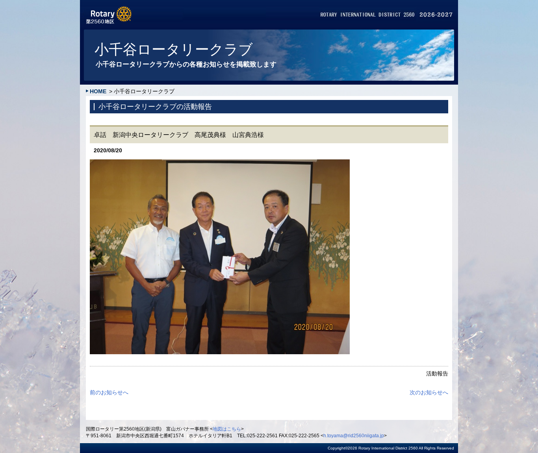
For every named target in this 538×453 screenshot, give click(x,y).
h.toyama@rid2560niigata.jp (353, 435)
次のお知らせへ (429, 392)
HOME (98, 91)
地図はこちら (227, 429)
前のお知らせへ (109, 392)
